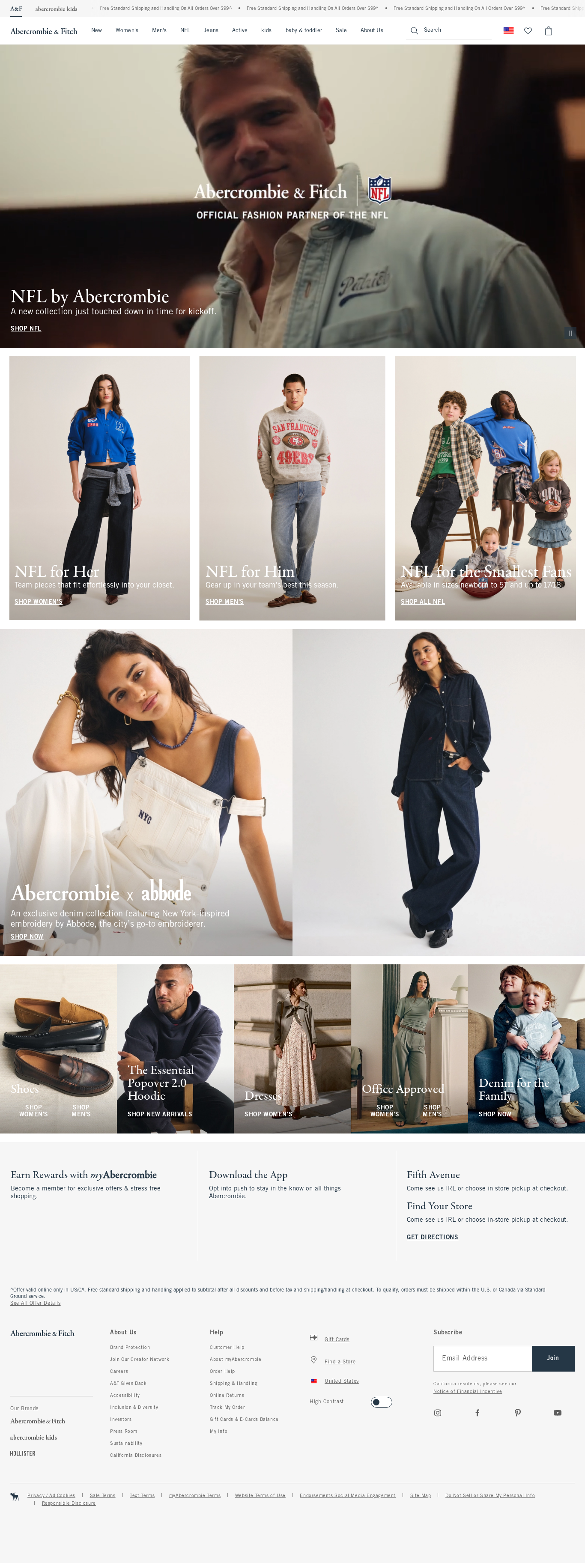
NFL (185, 30)
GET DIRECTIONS (432, 1238)
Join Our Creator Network (139, 1359)
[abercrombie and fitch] (44, 31)
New (96, 30)
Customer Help (227, 1347)
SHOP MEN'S (225, 602)
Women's (127, 30)
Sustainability (126, 1443)
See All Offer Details (35, 1303)
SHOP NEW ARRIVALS (160, 1115)
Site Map (420, 1496)
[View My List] (528, 31)
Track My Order (227, 1407)
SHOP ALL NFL (423, 602)
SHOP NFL (26, 329)
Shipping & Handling (233, 1383)
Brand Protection (130, 1347)
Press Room (123, 1431)
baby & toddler (304, 30)
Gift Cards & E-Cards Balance (244, 1419)
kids (266, 30)
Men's (159, 30)
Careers (119, 1371)
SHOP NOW (27, 937)
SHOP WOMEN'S (39, 602)
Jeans (211, 30)
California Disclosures (135, 1455)
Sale (341, 30)
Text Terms (142, 1496)
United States (342, 1381)
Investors (120, 1419)
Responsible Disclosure (69, 1503)
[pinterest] (517, 1412)
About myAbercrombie (235, 1359)
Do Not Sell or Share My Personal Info (490, 1496)
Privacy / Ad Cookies (51, 1496)
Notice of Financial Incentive (467, 1392)
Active (240, 30)
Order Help (222, 1371)
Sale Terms (103, 1496)
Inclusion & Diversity (134, 1407)
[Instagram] (437, 1412)
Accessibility (125, 1395)
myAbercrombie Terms (195, 1496)
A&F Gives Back (128, 1383)
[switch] (312, 1399)
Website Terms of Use (260, 1496)
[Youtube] (557, 1412)
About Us (372, 30)
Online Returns (227, 1395)
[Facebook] (477, 1412)
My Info (218, 1431)
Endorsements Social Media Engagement (348, 1496)
